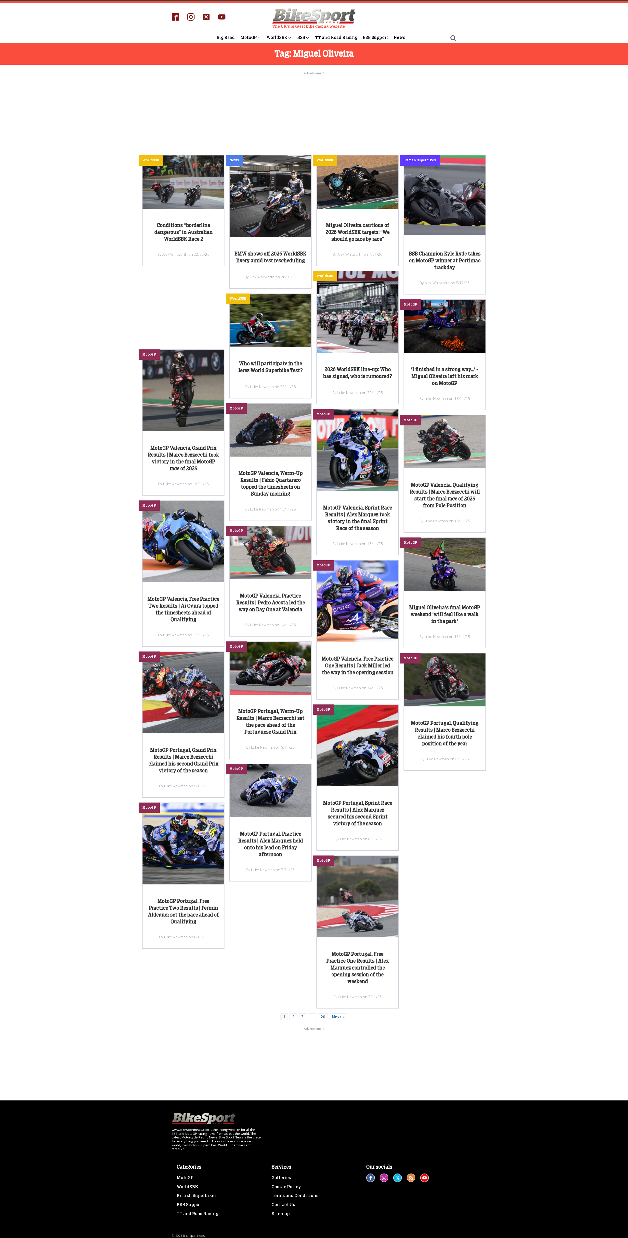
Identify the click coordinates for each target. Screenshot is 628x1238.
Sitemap (281, 1214)
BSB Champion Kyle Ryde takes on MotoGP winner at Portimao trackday (445, 261)
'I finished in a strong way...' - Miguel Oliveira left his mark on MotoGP (444, 376)
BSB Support (375, 38)
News (399, 38)
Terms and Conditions (295, 1196)
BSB (301, 38)
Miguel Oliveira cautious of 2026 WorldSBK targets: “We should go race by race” (358, 232)
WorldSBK (277, 38)
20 (323, 1017)
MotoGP (248, 38)
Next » (338, 1017)
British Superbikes (197, 1196)
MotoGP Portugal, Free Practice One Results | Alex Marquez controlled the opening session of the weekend (357, 968)
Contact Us (283, 1205)
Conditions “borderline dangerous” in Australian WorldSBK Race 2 (183, 232)
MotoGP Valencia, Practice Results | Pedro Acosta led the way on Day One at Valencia (270, 603)
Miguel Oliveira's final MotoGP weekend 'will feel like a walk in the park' (444, 614)
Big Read (226, 38)
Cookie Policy (286, 1187)
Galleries (281, 1178)
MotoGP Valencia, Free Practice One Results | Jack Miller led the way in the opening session (357, 666)
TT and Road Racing (336, 38)
